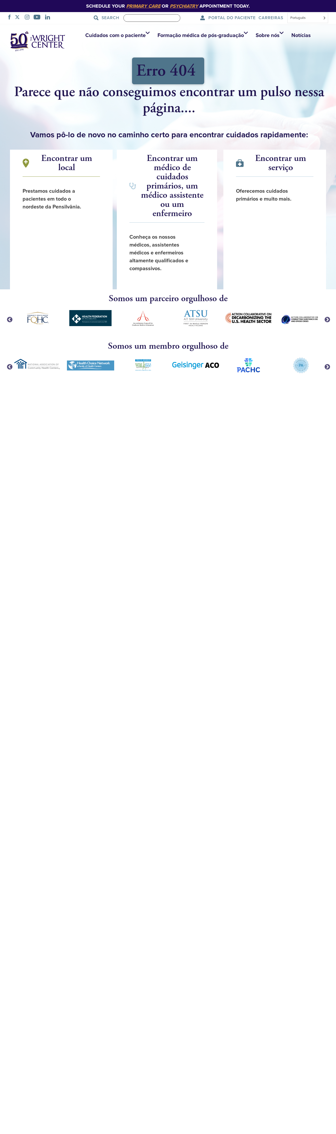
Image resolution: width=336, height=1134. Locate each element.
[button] (116, 35)
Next (326, 319)
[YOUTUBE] (38, 18)
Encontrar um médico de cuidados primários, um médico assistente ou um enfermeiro (172, 186)
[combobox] (307, 18)
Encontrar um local (66, 163)
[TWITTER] (19, 18)
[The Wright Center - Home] (38, 40)
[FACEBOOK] (11, 18)
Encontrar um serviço (280, 163)
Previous (9, 319)
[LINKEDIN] (49, 18)
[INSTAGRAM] (28, 18)
